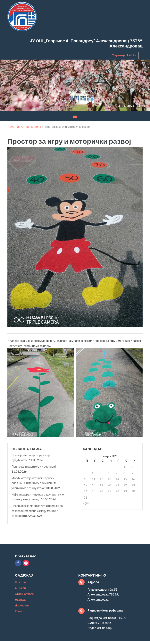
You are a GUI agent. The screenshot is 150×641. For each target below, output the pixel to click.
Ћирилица (118, 55)
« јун (85, 503)
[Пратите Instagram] (26, 563)
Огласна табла (24, 593)
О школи (20, 588)
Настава (20, 599)
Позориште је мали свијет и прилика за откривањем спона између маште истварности (37, 510)
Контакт (20, 611)
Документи (22, 605)
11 (93, 479)
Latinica (131, 55)
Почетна (20, 582)
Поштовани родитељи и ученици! (34, 466)
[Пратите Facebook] (18, 563)
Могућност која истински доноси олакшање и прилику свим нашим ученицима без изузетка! (34, 483)
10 (85, 479)
